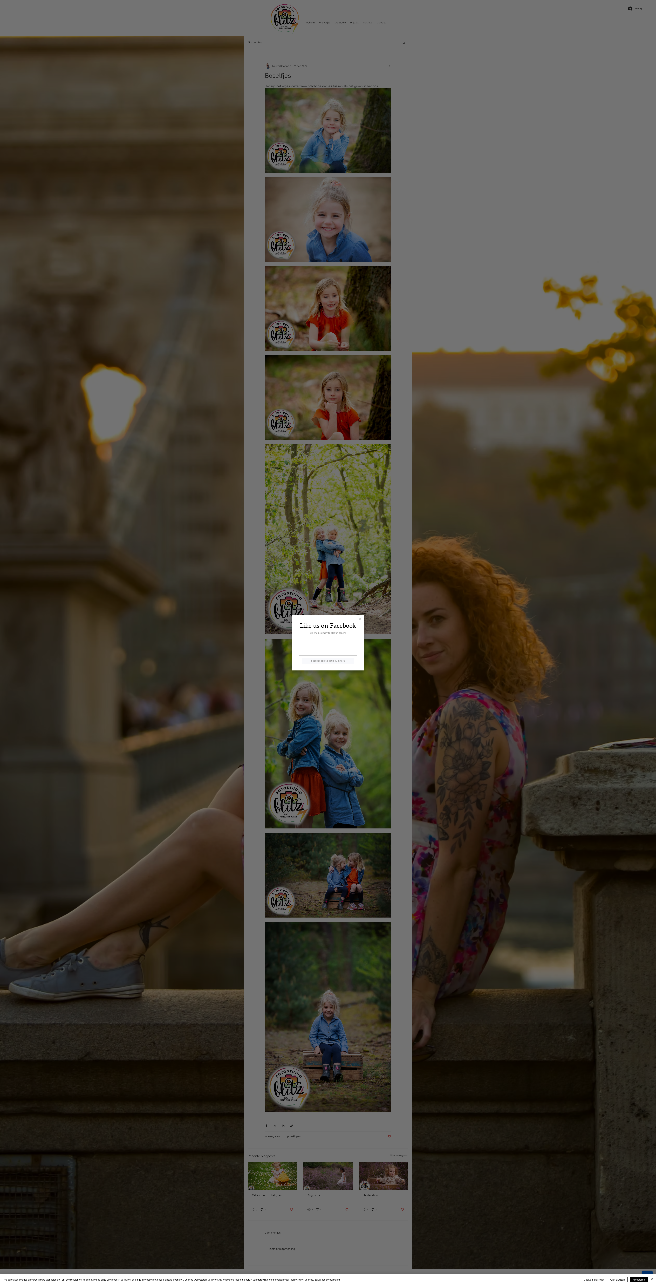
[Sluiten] (652, 1279)
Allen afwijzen (617, 1279)
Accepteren (639, 1279)
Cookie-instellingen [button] (594, 1279)
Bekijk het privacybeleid (327, 1279)
